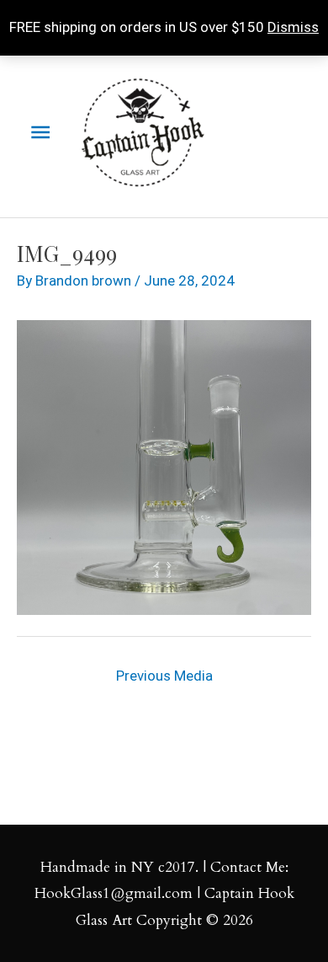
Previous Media (164, 675)
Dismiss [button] (293, 27)
